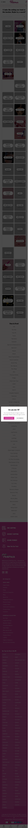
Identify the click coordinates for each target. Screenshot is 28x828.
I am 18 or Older (9, 418)
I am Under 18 (20, 418)
